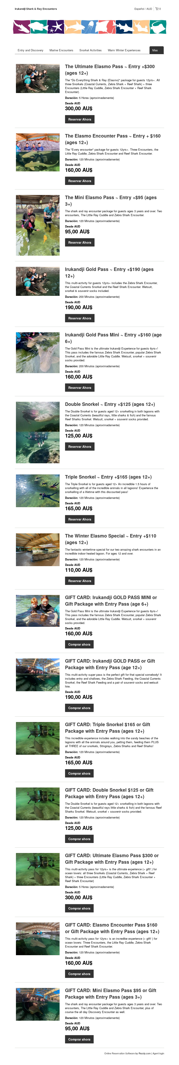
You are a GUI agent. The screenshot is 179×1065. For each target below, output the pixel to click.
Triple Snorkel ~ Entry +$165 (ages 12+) (108, 476)
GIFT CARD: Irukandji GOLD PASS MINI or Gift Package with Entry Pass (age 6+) (111, 600)
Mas (155, 50)
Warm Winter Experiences (124, 50)
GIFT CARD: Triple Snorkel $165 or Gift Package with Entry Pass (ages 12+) (107, 727)
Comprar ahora (79, 644)
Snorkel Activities (90, 50)
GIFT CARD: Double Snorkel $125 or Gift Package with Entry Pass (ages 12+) (109, 793)
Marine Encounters (61, 50)
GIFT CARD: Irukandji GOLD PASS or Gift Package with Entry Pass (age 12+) (110, 663)
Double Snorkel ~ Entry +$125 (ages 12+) (110, 404)
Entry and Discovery (30, 50)
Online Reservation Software (119, 1053)
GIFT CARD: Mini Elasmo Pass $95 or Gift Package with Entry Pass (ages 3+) (110, 993)
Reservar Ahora (79, 119)
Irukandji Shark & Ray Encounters (36, 9)
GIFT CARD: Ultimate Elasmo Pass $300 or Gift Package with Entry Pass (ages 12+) (112, 858)
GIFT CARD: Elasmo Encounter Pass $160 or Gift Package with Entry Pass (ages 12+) (112, 927)
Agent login (158, 1053)
